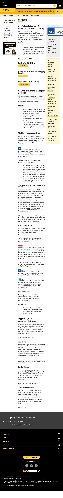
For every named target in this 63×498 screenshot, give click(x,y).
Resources (28, 11)
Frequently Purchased (42, 2)
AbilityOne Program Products (50, 64)
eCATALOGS (44, 11)
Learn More (21, 383)
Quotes (5, 2)
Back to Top (22, 407)
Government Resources (22, 15)
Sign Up (23, 65)
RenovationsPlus (12, 2)
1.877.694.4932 (20, 417)
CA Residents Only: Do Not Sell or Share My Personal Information (19, 485)
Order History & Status (30, 2)
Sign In (23, 75)
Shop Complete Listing (25, 262)
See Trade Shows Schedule (26, 337)
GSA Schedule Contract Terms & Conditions (52, 138)
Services (20, 11)
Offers (36, 11)
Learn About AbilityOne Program (51, 88)
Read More (22, 361)
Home (4, 15)
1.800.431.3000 (20, 421)
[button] (54, 5)
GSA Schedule (8, 30)
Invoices (51, 2)
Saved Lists (20, 2)
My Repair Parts (52, 11)
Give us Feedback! (31, 457)
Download (24, 84)
